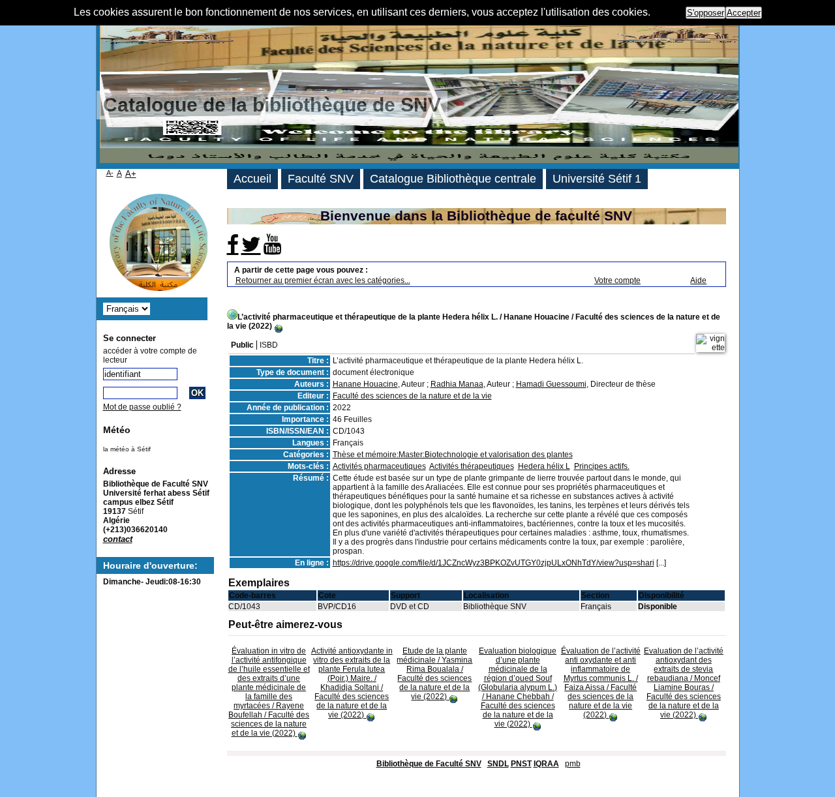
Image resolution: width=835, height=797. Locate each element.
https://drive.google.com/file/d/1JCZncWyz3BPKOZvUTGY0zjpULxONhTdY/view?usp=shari (493, 562)
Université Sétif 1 (597, 178)
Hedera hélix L (544, 466)
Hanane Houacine (365, 384)
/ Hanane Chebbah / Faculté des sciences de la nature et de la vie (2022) (517, 687)
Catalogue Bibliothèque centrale (453, 178)
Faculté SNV (321, 178)
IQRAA (546, 763)
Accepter (744, 13)
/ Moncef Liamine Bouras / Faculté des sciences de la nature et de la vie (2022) (683, 682)
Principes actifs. (602, 466)
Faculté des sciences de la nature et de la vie (412, 395)
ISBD (269, 345)
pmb (573, 763)
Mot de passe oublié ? (142, 407)
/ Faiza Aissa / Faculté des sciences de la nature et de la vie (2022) (601, 682)
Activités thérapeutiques (471, 466)
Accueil (252, 178)
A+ (130, 174)
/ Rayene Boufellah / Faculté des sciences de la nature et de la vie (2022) (269, 692)
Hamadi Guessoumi (551, 384)
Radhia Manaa (457, 384)
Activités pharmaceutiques (379, 466)
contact (117, 539)
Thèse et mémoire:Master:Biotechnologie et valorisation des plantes (453, 454)
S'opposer (705, 13)
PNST (521, 763)
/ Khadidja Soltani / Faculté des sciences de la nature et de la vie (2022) (352, 682)
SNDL (498, 763)
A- (110, 173)
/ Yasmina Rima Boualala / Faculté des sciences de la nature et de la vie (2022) (434, 673)
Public (242, 345)
